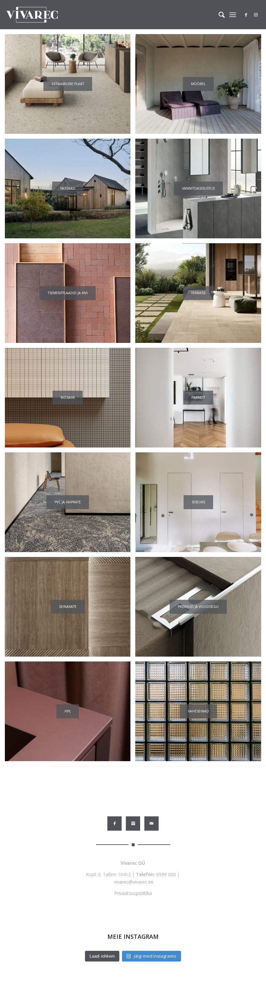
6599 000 (166, 874)
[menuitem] (218, 14)
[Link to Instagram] (256, 14)
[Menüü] (232, 14)
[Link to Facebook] (246, 14)
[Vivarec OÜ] (32, 14)
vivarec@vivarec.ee (133, 882)
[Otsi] (218, 14)
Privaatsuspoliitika (133, 893)
